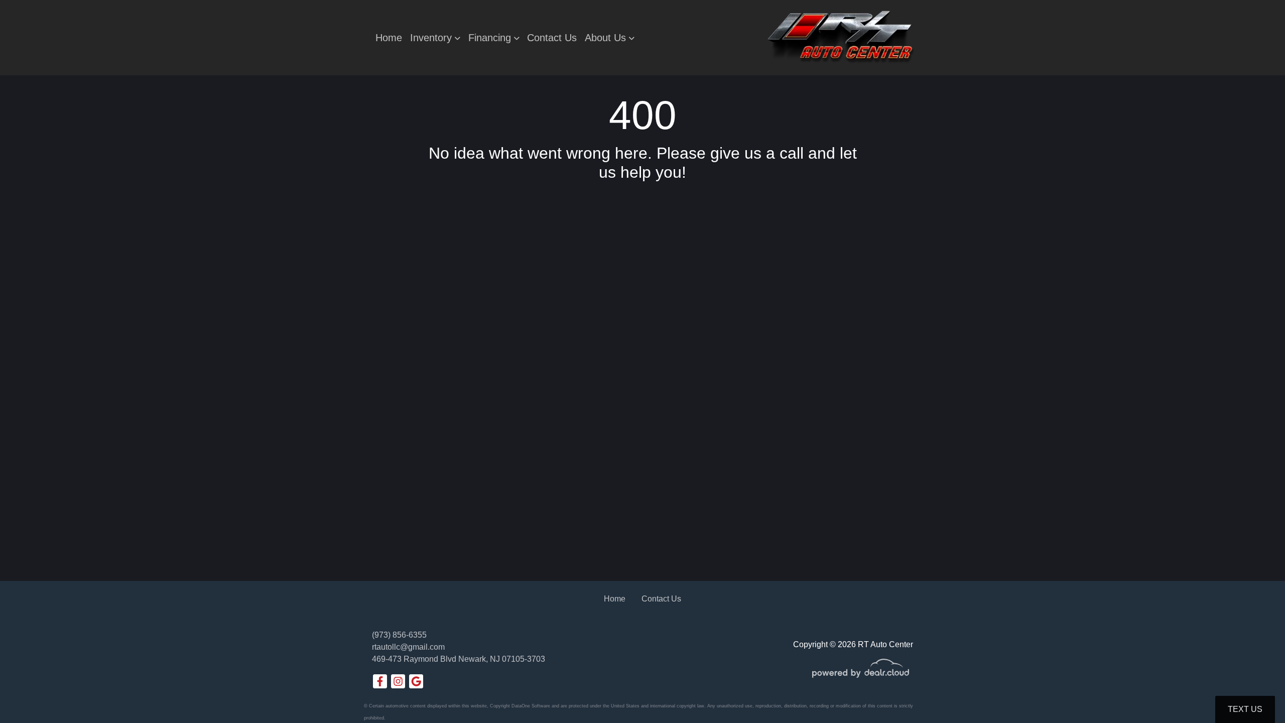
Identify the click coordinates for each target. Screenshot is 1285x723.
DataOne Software (530, 705)
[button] (435, 37)
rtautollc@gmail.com (408, 647)
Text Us (1245, 709)
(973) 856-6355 (399, 635)
